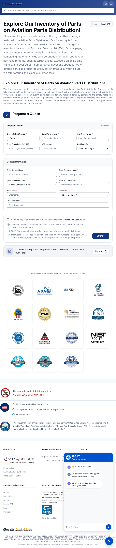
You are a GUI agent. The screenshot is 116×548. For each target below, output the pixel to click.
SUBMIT (101, 236)
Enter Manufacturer (50, 134)
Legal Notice (8, 468)
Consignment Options (12, 476)
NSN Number (47, 144)
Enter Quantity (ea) (85, 134)
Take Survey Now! (50, 518)
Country (63, 190)
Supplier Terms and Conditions (55, 456)
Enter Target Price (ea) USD (18, 144)
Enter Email (12, 190)
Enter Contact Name (15, 170)
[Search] (105, 3)
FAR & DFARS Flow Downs (14, 472)
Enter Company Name (68, 170)
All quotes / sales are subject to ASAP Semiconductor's (48, 219)
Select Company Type (16, 180)
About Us (7, 496)
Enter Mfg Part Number (17, 134)
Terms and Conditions (74, 219)
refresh (109, 457)
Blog (5, 508)
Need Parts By (83, 144)
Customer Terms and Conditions (56, 460)
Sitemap (6, 512)
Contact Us (8, 500)
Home (94, 24)
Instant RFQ (8, 504)
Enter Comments (13, 201)
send (109, 527)
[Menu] (111, 3)
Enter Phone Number (68, 180)
